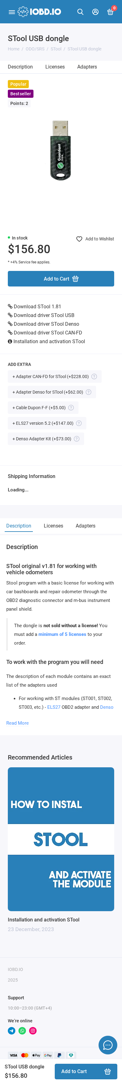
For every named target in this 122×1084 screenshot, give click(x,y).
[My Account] (95, 12)
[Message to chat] (108, 1045)
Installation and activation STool (49, 341)
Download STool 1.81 (37, 307)
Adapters (87, 67)
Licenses (55, 67)
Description (20, 67)
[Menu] (11, 11)
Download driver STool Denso (46, 324)
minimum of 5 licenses (62, 634)
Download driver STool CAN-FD (48, 333)
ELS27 (53, 707)
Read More (17, 723)
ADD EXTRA (19, 364)
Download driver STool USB (44, 315)
